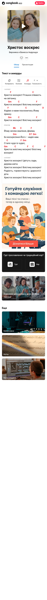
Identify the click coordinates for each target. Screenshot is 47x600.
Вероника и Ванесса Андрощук (23, 52)
